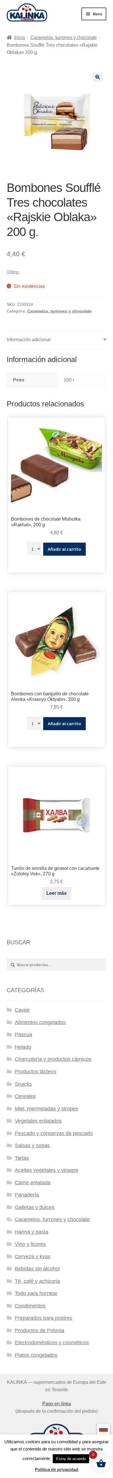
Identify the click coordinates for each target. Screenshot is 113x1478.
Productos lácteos (35, 1072)
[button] (97, 77)
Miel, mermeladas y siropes (46, 1109)
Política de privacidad (56, 1469)
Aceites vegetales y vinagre (46, 1170)
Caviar (22, 1010)
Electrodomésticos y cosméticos (52, 1343)
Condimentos (30, 1306)
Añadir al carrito (64, 549)
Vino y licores (30, 1244)
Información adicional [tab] (29, 339)
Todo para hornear (36, 1293)
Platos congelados (36, 1355)
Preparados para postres (43, 1318)
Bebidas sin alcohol (37, 1269)
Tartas (22, 1158)
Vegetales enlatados (38, 1121)
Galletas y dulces (34, 1207)
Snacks (23, 1084)
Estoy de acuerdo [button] (71, 1459)
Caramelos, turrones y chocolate (63, 37)
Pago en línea (56, 1403)
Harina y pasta (31, 1232)
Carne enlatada (32, 1183)
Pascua (23, 1034)
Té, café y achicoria (37, 1281)
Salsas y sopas (32, 1145)
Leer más (56, 893)
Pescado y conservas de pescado (54, 1133)
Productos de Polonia (39, 1330)
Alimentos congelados (40, 1022)
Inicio (19, 37)
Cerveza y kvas (32, 1256)
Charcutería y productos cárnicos (53, 1059)
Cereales (25, 1096)
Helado (23, 1047)
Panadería (27, 1195)
